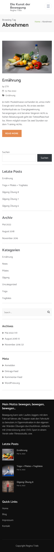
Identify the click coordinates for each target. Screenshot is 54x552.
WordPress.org (12, 383)
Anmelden (10, 365)
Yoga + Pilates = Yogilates (15, 185)
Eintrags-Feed (11, 371)
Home (5, 508)
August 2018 (8, 231)
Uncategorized (9, 284)
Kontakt (6, 526)
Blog (4, 514)
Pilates (5, 271)
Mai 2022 (6, 225)
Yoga (4, 291)
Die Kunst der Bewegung (20, 6)
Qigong (6, 278)
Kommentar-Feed (13, 377)
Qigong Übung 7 (10, 199)
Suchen (6, 152)
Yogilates (6, 298)
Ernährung (11, 80)
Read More (11, 133)
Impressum (7, 520)
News (5, 264)
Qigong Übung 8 (10, 192)
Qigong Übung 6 (10, 206)
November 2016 (10, 238)
